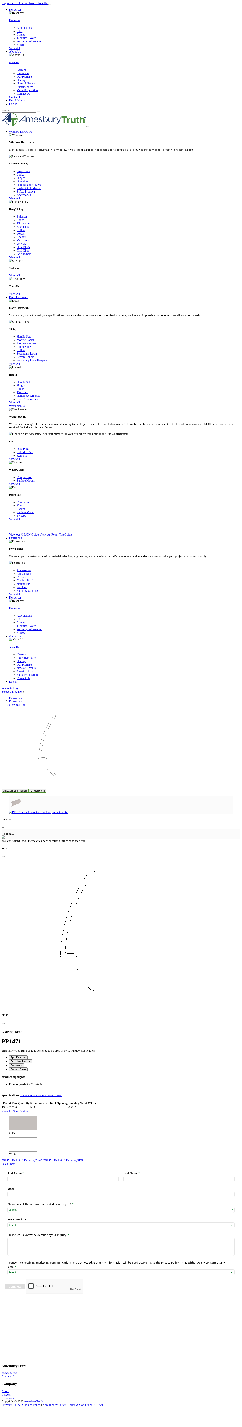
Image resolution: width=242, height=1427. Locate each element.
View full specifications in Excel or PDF (41, 1095)
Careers (21, 69)
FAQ (20, 31)
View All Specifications (16, 1111)
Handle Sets (24, 336)
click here (42, 840)
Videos (21, 44)
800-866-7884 (10, 1373)
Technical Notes (26, 37)
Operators (22, 181)
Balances (22, 216)
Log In (13, 103)
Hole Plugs (23, 247)
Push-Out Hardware (29, 188)
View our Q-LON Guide (24, 534)
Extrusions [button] (15, 538)
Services (22, 587)
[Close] (3, 827)
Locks (20, 174)
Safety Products (26, 191)
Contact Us (23, 93)
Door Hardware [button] (18, 297)
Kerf (19, 505)
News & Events (26, 83)
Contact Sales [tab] (18, 1069)
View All (14, 48)
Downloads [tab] (16, 1065)
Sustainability (25, 86)
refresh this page (61, 840)
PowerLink (23, 171)
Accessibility (54, 1404)
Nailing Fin (23, 583)
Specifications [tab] (18, 1057)
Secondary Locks (27, 353)
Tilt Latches (24, 223)
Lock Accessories (27, 399)
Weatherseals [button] (17, 405)
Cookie (31, 1404)
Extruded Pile (25, 452)
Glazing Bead (25, 580)
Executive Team (26, 657)
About (5, 1391)
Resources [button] (15, 9)
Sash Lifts (23, 226)
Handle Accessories (28, 395)
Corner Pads (24, 502)
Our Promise (24, 76)
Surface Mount (25, 480)
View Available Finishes (15, 791)
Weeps (21, 233)
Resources (14, 20)
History (21, 80)
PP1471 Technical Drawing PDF (63, 1160)
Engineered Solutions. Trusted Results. (25, 3)
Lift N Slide (24, 346)
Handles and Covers (29, 184)
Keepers (21, 236)
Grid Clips (23, 250)
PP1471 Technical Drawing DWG (22, 1160)
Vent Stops (23, 240)
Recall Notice (17, 100)
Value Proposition (27, 90)
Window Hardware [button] (20, 131)
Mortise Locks (25, 339)
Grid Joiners (24, 254)
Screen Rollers (25, 356)
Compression (24, 477)
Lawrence (23, 73)
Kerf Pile (22, 455)
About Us (14, 62)
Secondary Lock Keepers (32, 360)
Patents (21, 34)
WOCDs (22, 243)
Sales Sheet (8, 1163)
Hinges (21, 178)
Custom (21, 577)
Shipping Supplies (27, 590)
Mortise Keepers (26, 343)
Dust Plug (23, 448)
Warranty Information (29, 41)
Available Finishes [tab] (21, 1061)
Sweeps (21, 515)
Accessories (24, 195)
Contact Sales (38, 791)
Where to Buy (10, 688)
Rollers (21, 230)
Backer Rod (24, 573)
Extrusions (15, 698)
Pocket (21, 508)
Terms (80, 1404)
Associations (24, 27)
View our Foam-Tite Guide (56, 534)
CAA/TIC (100, 1404)
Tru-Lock (22, 392)
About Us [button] (15, 51)
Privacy (11, 1404)
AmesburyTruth (33, 1401)
